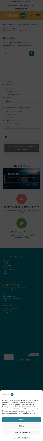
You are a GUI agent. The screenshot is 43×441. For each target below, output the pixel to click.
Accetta (21, 420)
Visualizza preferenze (21, 432)
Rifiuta (21, 426)
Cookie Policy (16, 438)
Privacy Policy (26, 438)
